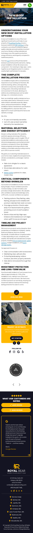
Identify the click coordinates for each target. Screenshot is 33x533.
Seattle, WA (17, 518)
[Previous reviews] (3, 455)
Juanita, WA (17, 503)
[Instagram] (14, 352)
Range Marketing (24, 529)
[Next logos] (19, 384)
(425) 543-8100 (16, 297)
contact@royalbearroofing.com (16, 485)
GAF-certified (19, 45)
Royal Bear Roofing (14, 43)
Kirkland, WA (16, 509)
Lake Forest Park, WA (16, 512)
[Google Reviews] (21, 491)
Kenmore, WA (16, 506)
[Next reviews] (29, 455)
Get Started (16, 338)
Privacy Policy (14, 527)
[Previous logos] (13, 384)
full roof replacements (19, 240)
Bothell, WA (16, 500)
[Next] (18, 343)
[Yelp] (23, 352)
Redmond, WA (16, 515)
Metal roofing (8, 173)
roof (8, 61)
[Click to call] (30, 5)
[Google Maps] (18, 352)
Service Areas (16, 497)
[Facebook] (10, 352)
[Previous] (14, 343)
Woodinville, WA (16, 521)
